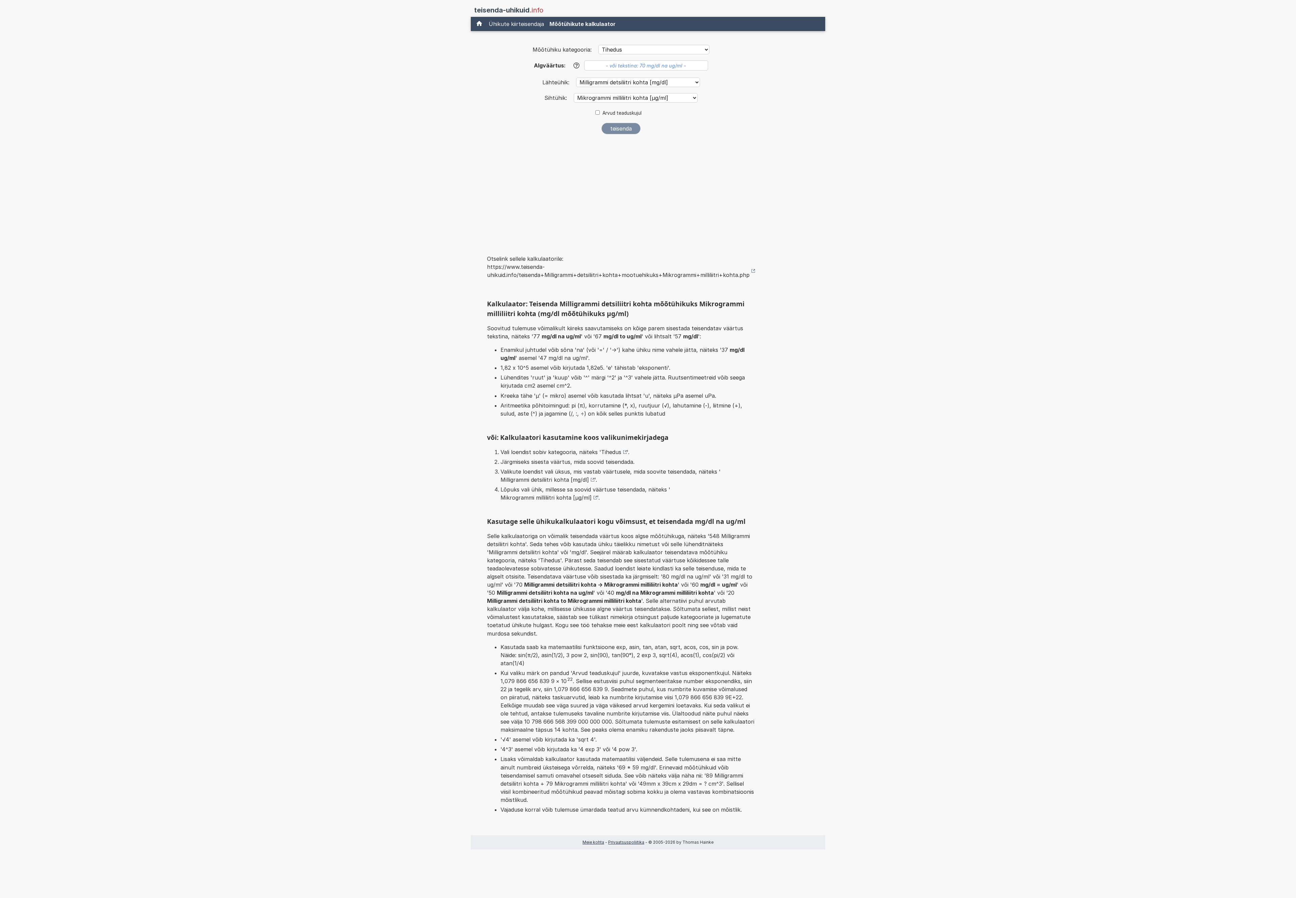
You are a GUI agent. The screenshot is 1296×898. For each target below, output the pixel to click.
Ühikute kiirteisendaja (516, 24)
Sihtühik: (556, 97)
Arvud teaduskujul (622, 113)
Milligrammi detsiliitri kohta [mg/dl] (545, 479)
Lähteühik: (556, 82)
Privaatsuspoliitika (626, 842)
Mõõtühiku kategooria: (562, 49)
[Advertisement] (621, 190)
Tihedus (611, 452)
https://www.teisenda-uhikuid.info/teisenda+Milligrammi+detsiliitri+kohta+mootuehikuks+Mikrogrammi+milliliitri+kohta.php (618, 270)
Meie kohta (593, 842)
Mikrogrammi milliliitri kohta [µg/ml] (546, 497)
